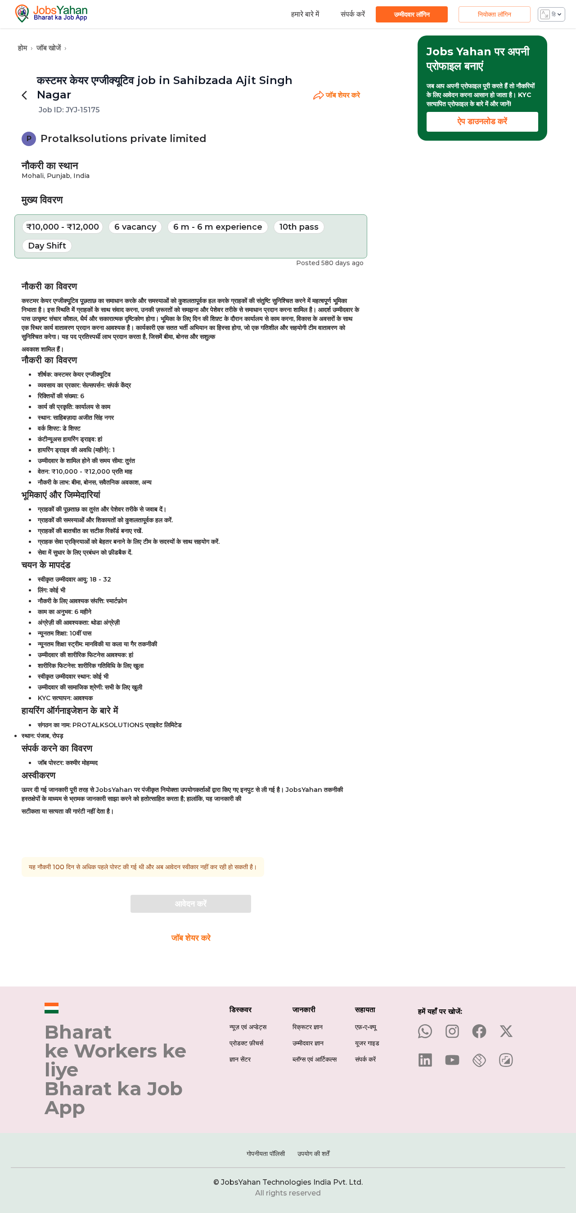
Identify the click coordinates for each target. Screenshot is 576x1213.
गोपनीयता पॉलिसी (266, 1154)
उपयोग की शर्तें (313, 1154)
